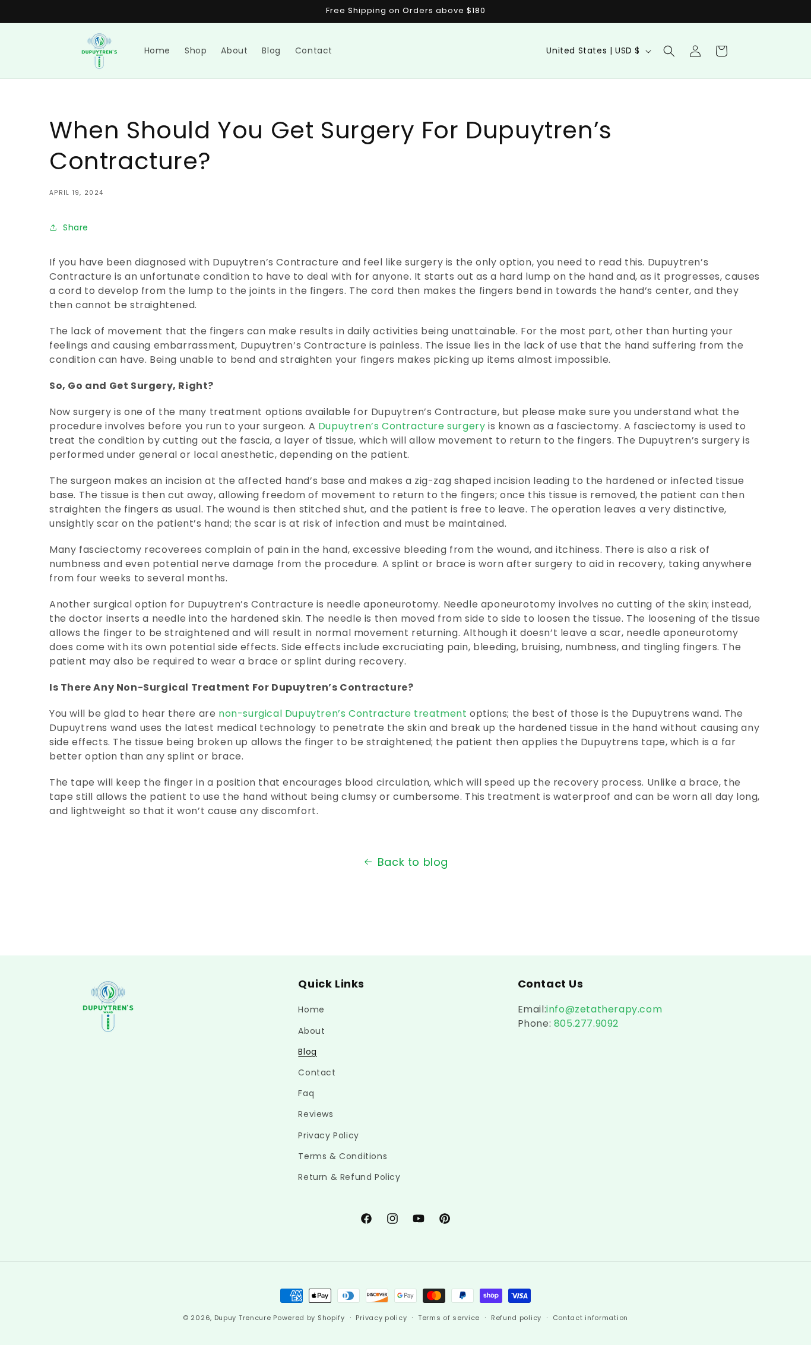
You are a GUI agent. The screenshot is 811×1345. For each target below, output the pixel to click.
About (311, 1031)
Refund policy (516, 1317)
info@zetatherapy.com (604, 1009)
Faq (306, 1093)
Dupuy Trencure (242, 1317)
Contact (316, 1072)
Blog (307, 1052)
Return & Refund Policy (349, 1177)
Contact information (590, 1317)
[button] (669, 51)
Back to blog (413, 862)
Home (311, 1009)
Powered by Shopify (309, 1317)
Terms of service (449, 1317)
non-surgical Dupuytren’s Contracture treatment (342, 713)
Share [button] (75, 227)
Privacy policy (381, 1317)
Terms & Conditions (342, 1156)
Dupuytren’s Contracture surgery (402, 426)
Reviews (315, 1114)
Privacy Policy (328, 1135)
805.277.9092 (585, 1023)
